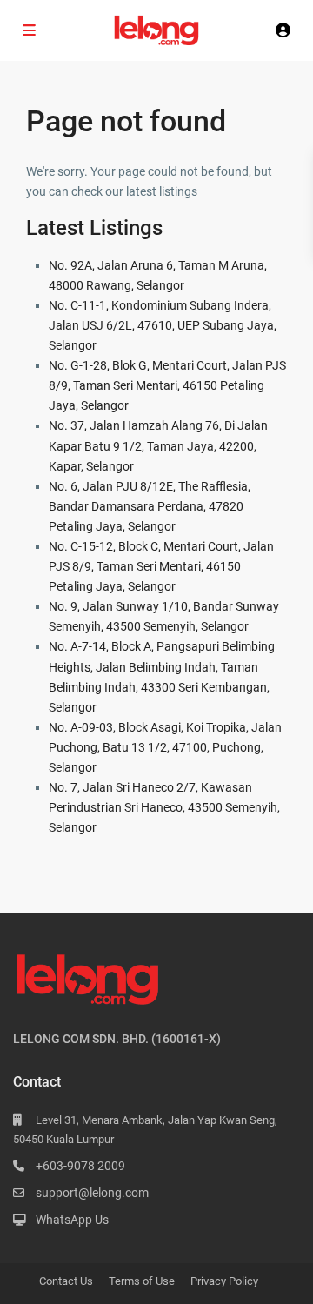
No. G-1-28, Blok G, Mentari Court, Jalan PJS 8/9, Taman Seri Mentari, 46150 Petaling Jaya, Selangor (167, 385)
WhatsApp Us (72, 1220)
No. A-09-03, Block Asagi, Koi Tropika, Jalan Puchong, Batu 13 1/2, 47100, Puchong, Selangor (165, 747)
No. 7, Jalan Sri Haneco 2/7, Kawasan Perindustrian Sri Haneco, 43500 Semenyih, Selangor (164, 807)
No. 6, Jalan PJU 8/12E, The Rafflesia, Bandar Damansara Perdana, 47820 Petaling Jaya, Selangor (149, 506)
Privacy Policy (224, 1280)
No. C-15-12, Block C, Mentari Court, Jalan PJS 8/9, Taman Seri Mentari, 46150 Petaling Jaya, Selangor (161, 566)
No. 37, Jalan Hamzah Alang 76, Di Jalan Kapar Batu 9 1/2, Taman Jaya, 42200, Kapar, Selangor (158, 445)
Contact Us (66, 1280)
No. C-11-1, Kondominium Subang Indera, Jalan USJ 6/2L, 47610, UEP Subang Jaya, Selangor (162, 325)
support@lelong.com (92, 1193)
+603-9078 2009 (80, 1166)
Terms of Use (142, 1280)
